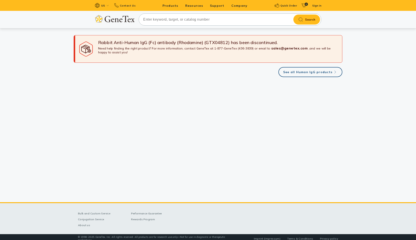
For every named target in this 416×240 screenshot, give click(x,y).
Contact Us (128, 5)
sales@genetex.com (289, 48)
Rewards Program (143, 219)
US (103, 5)
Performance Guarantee (146, 213)
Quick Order (288, 5)
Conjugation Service (91, 219)
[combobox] (230, 19)
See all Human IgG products (308, 72)
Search (310, 19)
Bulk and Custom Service (94, 213)
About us (84, 225)
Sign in (316, 5)
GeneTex (114, 19)
